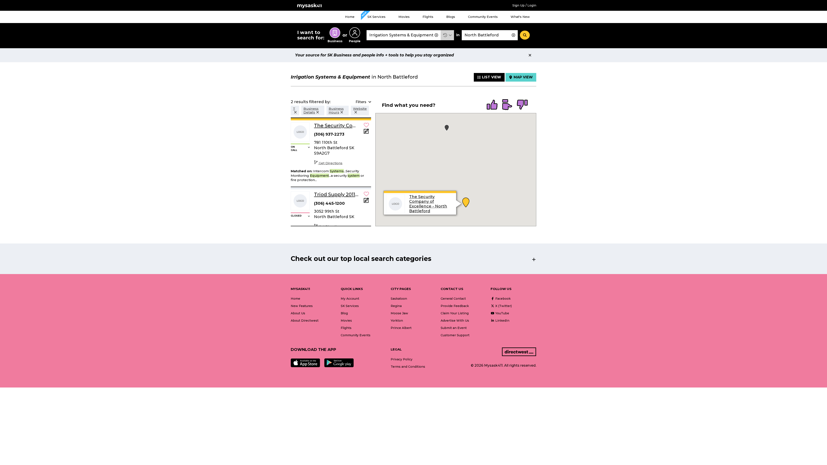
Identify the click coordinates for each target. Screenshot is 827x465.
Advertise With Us (455, 320)
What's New (520, 17)
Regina (396, 306)
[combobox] (404, 35)
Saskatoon (399, 299)
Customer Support (455, 335)
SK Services (376, 17)
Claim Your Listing (455, 313)
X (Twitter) (503, 306)
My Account (350, 299)
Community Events (483, 17)
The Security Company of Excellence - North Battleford (428, 203)
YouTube (501, 313)
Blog (344, 313)
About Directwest (305, 320)
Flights (428, 17)
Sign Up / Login (524, 5)
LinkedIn (501, 320)
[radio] (492, 105)
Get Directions (330, 163)
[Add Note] (366, 132)
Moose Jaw (399, 313)
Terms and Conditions (408, 367)
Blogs (450, 17)
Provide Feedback (455, 306)
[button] (447, 35)
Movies (404, 17)
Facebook (502, 299)
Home (349, 17)
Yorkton (397, 320)
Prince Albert (401, 328)
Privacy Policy (401, 359)
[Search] (525, 35)
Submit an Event (454, 328)
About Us (298, 313)
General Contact (453, 299)
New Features (302, 306)
